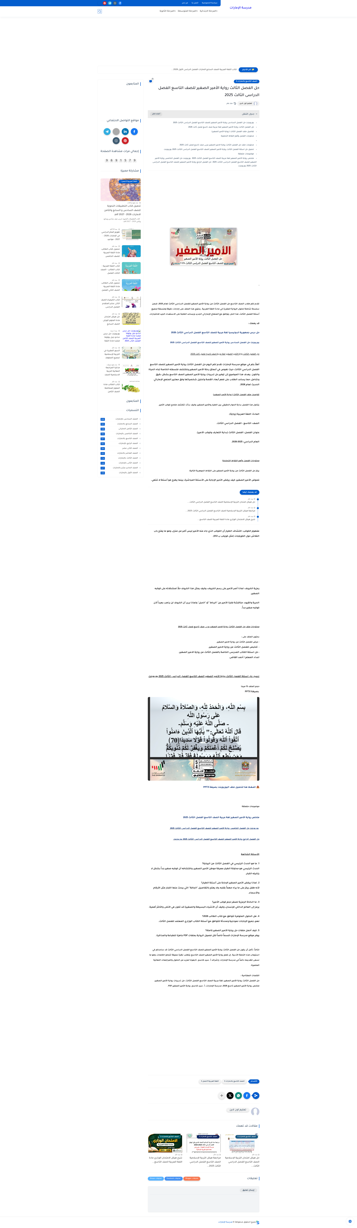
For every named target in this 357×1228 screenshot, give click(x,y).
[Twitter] (116, 131)
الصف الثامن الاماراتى (119, 429)
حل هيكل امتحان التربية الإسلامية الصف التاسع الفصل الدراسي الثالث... (221, 502)
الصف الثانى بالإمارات (119, 463)
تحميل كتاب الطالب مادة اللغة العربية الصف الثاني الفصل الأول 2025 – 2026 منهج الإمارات (110, 287)
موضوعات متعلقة (245, 154)
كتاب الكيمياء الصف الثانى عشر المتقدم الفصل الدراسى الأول (110, 304)
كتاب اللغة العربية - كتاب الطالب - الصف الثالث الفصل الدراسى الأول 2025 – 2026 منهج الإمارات (110, 270)
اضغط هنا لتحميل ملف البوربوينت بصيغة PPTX (229, 787)
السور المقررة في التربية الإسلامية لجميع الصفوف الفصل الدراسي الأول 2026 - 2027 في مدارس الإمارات (110, 355)
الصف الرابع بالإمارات (119, 443)
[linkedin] (125, 131)
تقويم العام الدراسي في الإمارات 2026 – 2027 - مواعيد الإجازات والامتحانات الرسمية (110, 236)
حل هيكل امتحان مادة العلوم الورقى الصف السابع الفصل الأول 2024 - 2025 (111, 321)
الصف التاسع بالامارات (119, 439)
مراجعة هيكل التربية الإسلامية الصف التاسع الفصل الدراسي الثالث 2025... (220, 511)
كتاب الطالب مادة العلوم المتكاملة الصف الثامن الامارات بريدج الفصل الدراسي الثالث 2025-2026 (111, 389)
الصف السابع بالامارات (119, 424)
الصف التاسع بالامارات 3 (246, 81)
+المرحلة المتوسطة (188, 11)
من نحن (185, 3)
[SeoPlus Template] (257, 1222)
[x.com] (99, 3)
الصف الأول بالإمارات (119, 473)
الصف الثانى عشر (119, 448)
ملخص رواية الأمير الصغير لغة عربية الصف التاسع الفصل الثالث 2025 (221, 817)
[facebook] (120, 3)
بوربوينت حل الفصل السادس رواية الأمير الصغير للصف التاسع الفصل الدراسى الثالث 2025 (213, 123)
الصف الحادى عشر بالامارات (119, 468)
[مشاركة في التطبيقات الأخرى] (221, 1095)
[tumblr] (115, 3)
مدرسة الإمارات (241, 8)
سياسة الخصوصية (209, 3)
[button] (246, 1095)
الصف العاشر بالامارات (119, 453)
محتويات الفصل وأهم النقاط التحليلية (237, 136)
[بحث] (100, 11)
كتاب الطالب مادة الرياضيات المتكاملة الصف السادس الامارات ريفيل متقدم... (200, 70)
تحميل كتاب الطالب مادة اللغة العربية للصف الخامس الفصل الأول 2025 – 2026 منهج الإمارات (110, 253)
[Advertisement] (178, 44)
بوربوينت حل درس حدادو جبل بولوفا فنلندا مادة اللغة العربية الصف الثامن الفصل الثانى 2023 (110, 338)
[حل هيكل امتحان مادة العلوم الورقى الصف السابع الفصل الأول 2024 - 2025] (131, 319)
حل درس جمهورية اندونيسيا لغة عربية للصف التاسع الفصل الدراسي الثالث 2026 (215, 333)
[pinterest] (105, 3)
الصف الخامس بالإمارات (119, 434)
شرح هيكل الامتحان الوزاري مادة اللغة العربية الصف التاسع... (226, 520)
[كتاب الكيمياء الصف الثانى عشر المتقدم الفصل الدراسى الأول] (131, 302)
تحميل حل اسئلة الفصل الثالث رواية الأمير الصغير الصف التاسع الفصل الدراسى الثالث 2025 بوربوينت (209, 149)
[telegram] (110, 3)
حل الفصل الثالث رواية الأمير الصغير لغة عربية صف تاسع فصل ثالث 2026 (221, 127)
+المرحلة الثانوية (168, 11)
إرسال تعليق (248, 1190)
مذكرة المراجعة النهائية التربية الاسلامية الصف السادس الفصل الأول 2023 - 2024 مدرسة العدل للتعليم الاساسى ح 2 (111, 372)
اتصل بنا (195, 3)
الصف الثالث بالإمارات (119, 458)
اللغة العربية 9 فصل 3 (210, 1081)
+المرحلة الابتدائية (209, 11)
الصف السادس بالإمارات (119, 419)
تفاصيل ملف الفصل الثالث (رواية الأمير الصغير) (233, 132)
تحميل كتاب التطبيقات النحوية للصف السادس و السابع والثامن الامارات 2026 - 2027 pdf (122, 210)
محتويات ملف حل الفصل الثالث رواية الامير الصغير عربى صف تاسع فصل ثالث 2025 (217, 145)
